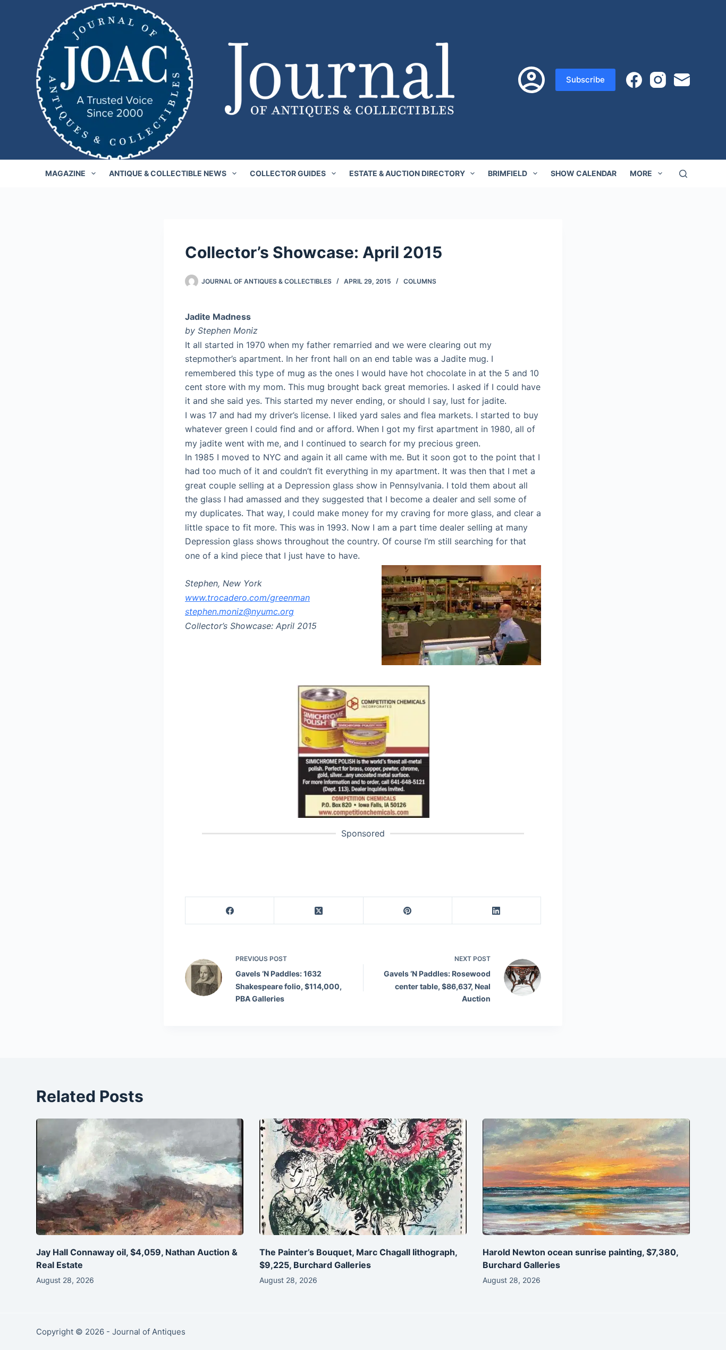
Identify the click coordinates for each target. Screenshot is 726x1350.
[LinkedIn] (496, 910)
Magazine (65, 173)
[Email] (682, 80)
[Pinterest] (408, 910)
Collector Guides (288, 173)
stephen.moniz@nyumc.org (239, 611)
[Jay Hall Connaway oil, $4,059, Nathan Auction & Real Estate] (139, 1177)
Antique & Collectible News (167, 173)
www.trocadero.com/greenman (247, 597)
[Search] (683, 174)
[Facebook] (634, 80)
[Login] (531, 80)
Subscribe (585, 79)
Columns (419, 281)
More (641, 173)
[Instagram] (658, 80)
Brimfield (507, 173)
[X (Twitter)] (318, 910)
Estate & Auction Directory (407, 173)
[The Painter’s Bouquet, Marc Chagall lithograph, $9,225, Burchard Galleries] (363, 1177)
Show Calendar (584, 173)
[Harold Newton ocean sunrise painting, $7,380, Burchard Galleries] (586, 1177)
